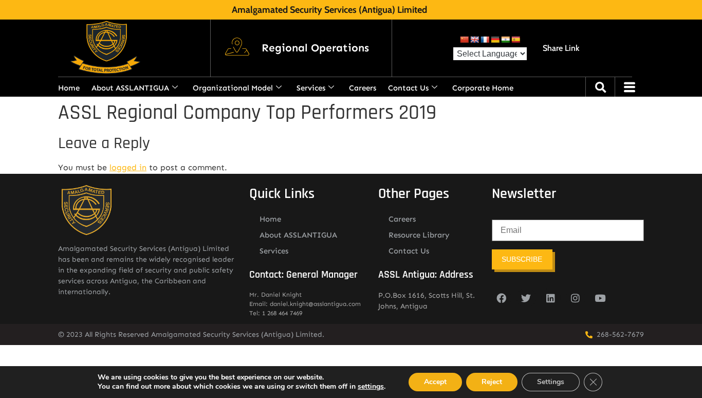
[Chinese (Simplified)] (464, 39)
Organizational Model (233, 88)
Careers (362, 88)
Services (311, 88)
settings (371, 386)
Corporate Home (482, 88)
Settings (550, 382)
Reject (492, 382)
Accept (435, 382)
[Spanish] (515, 39)
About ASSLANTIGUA (130, 88)
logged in (127, 167)
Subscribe (522, 259)
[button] (315, 48)
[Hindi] (505, 39)
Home (69, 88)
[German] (495, 39)
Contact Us (408, 88)
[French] (484, 39)
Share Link (561, 48)
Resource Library (419, 235)
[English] (474, 39)
